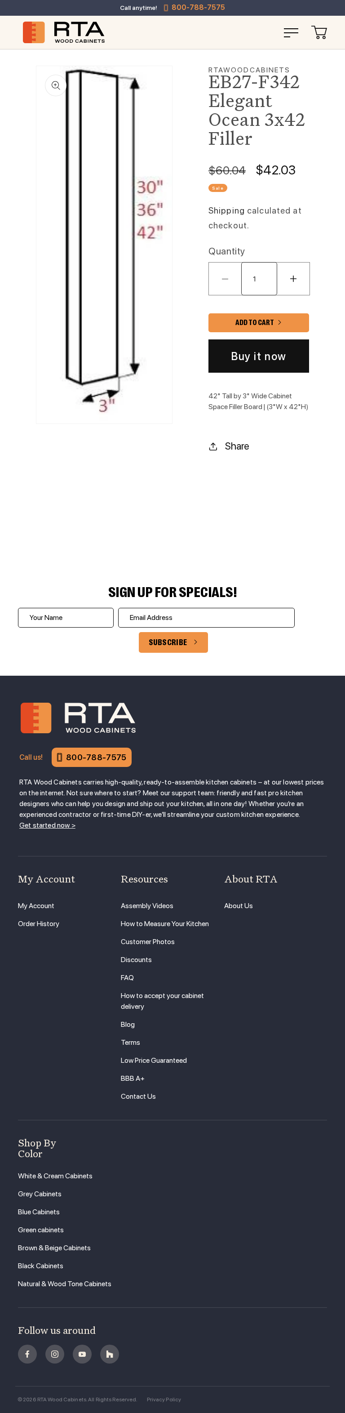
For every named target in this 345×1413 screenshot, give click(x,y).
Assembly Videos (147, 905)
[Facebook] (27, 1354)
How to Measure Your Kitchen (165, 923)
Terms (130, 1042)
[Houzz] (109, 1354)
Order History (38, 923)
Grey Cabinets (40, 1194)
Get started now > (47, 825)
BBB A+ (133, 1078)
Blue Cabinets (39, 1212)
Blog (128, 1024)
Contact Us (138, 1096)
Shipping (226, 210)
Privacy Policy (164, 1399)
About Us (238, 905)
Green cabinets (41, 1230)
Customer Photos (148, 941)
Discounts (136, 959)
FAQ (127, 977)
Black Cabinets (40, 1265)
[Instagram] (54, 1354)
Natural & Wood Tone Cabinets (64, 1283)
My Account (36, 905)
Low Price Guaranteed (154, 1060)
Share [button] (237, 446)
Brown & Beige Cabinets (54, 1248)
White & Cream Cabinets (55, 1176)
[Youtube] (82, 1354)
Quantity (226, 251)
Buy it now (259, 356)
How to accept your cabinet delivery (162, 1001)
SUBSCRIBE (168, 642)
